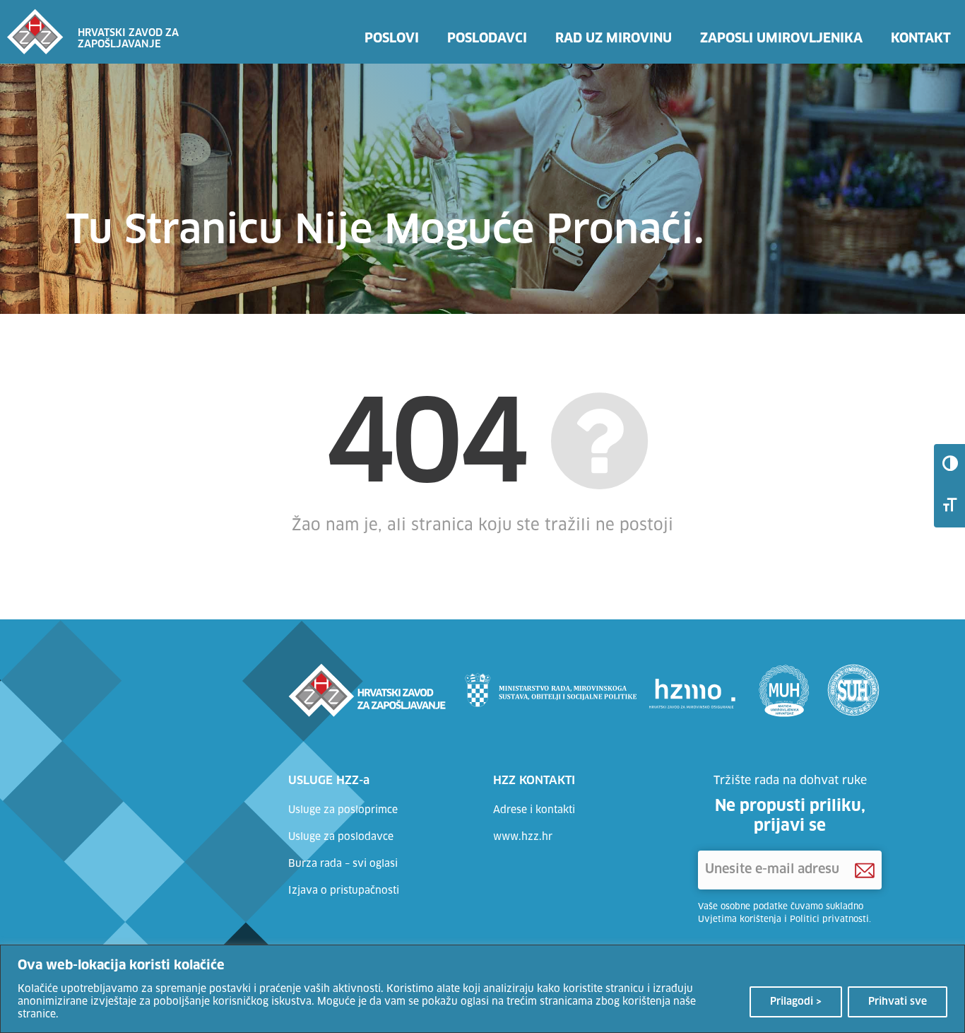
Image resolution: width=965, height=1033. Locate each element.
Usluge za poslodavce (340, 837)
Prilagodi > (796, 1002)
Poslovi (392, 39)
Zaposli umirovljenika (781, 39)
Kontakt (921, 39)
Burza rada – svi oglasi (343, 864)
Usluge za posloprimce (343, 810)
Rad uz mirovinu (613, 39)
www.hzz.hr (522, 837)
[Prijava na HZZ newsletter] (865, 870)
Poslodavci (487, 39)
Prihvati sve (897, 1002)
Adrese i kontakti (534, 810)
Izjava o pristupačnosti (343, 891)
